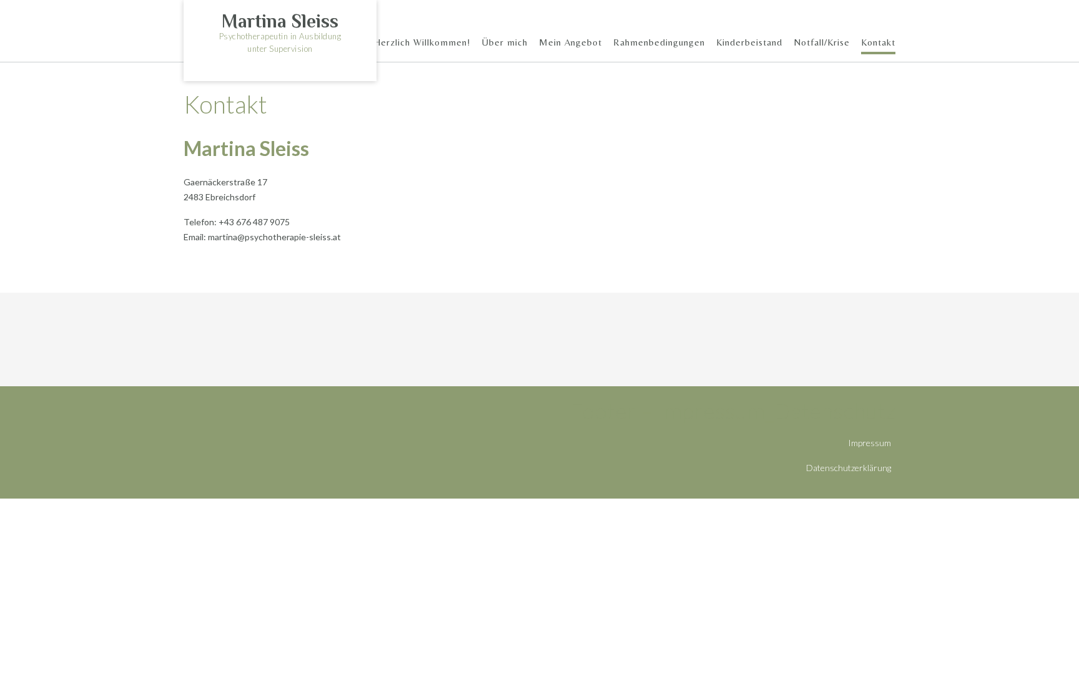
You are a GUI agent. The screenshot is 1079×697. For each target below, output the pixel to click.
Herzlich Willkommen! (422, 42)
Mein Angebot (570, 42)
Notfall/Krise (822, 42)
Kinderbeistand (749, 42)
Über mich (505, 42)
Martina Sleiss (280, 21)
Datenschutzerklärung (848, 467)
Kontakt (878, 42)
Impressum (869, 442)
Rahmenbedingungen (659, 42)
